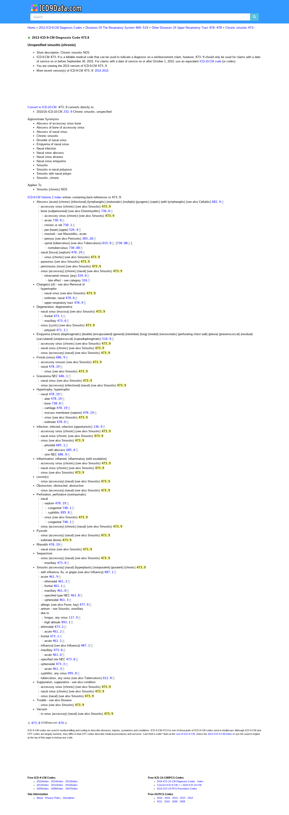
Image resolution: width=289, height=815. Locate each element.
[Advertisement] (108, 88)
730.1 (67, 225)
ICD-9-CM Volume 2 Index (45, 197)
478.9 (78, 302)
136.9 (97, 426)
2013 (68, 781)
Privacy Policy (53, 797)
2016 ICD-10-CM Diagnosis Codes (176, 781)
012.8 (107, 678)
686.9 (60, 357)
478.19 (76, 252)
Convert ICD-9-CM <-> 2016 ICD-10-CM (179, 785)
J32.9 (67, 111)
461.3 (63, 600)
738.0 (56, 403)
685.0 (70, 450)
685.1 (60, 445)
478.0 (70, 298)
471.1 (60, 330)
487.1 (108, 572)
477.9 (84, 604)
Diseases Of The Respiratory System (117, 27)
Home (31, 27)
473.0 (61, 320)
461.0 (61, 590)
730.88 (122, 243)
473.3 (60, 664)
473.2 (58, 626)
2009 (39, 788)
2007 (68, 788)
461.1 (58, 586)
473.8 (70, 659)
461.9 (53, 576)
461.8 (75, 595)
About (40, 797)
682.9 (216, 201)
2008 (53, 788)
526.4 (73, 229)
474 (61, 723)
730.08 (74, 248)
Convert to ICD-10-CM (42, 107)
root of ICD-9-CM (185, 734)
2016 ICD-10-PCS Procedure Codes (177, 788)
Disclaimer (69, 797)
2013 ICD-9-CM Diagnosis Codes (60, 27)
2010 (68, 785)
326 (84, 280)
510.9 (106, 339)
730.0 (105, 211)
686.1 (63, 376)
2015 (105, 70)
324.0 (81, 275)
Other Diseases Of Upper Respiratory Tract (187, 27)
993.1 (65, 622)
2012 (39, 785)
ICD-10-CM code (210, 61)
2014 (98, 70)
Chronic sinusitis (240, 27)
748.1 (66, 508)
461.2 (62, 581)
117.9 (73, 617)
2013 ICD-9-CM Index (220, 734)
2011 (53, 785)
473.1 (58, 316)
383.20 (87, 238)
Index (46, 781)
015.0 (106, 243)
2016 (159, 797)
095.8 (65, 512)
